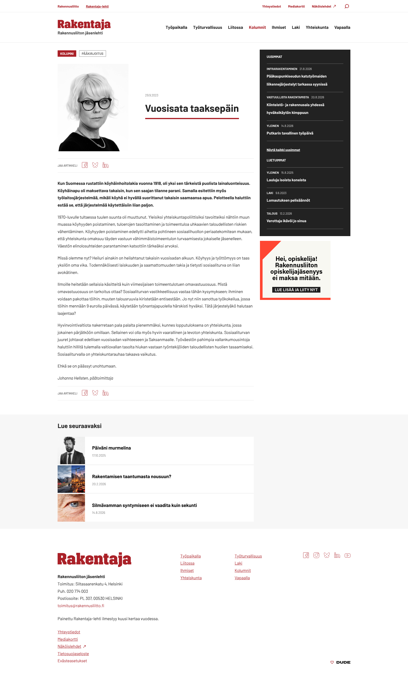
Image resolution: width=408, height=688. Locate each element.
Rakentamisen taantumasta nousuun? (131, 476)
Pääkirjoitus (92, 54)
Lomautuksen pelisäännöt (288, 200)
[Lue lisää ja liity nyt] (295, 298)
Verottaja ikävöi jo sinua (286, 221)
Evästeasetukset (72, 660)
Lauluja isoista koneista (286, 180)
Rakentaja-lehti (97, 6)
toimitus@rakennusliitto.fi (81, 605)
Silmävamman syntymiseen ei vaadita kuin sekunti (144, 505)
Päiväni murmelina (111, 447)
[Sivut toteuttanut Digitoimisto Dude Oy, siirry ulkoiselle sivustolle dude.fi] (340, 662)
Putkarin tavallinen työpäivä (290, 133)
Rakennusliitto (68, 6)
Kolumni (67, 54)
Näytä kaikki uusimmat (283, 150)
